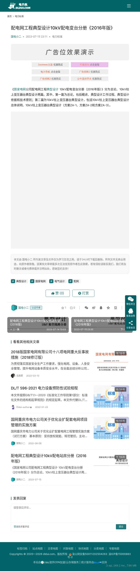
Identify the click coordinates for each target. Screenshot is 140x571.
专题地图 (114, 548)
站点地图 (37, 548)
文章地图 (53, 548)
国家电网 (20, 89)
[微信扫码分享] (86, 307)
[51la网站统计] (98, 562)
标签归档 (22, 548)
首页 (9, 16)
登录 (16, 526)
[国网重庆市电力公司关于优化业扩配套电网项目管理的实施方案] (111, 428)
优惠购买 (50, 64)
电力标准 (57, 36)
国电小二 (16, 36)
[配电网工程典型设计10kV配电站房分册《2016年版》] (111, 464)
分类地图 (99, 548)
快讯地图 (83, 548)
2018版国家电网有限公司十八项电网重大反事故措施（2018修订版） (50, 354)
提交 (121, 526)
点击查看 (89, 64)
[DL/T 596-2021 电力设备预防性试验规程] (111, 396)
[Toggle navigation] (129, 6)
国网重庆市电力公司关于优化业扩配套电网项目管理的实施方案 (49, 422)
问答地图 (68, 548)
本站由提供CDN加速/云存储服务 (56, 562)
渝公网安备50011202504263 (89, 553)
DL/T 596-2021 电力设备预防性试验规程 (44, 388)
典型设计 (53, 89)
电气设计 (60, 281)
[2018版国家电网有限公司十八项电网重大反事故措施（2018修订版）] (111, 360)
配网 (76, 281)
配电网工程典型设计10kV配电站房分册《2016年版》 (48, 458)
